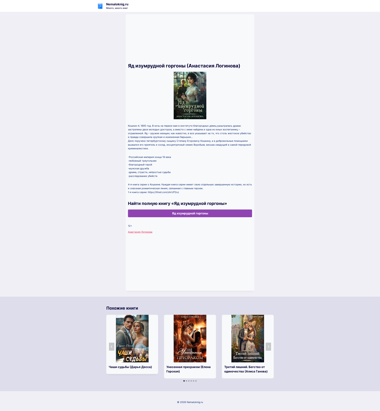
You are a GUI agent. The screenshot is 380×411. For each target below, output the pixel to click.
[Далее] (268, 347)
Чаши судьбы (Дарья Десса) (130, 367)
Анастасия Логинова (140, 231)
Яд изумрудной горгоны (190, 213)
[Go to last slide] (111, 347)
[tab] (184, 381)
